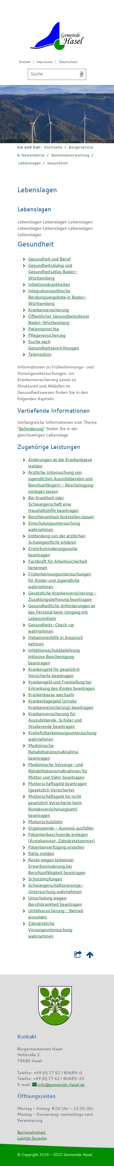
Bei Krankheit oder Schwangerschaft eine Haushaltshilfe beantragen (53, 504)
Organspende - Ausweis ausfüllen (61, 828)
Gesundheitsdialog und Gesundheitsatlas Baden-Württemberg (52, 271)
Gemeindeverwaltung (70, 155)
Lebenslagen (29, 163)
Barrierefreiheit (31, 1132)
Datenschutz (68, 62)
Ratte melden (41, 853)
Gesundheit (57, 163)
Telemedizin (39, 354)
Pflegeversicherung (46, 335)
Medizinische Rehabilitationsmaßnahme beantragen (53, 751)
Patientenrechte (43, 329)
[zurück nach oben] (90, 956)
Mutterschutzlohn (45, 822)
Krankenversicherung (48, 310)
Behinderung (31, 428)
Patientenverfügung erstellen (56, 847)
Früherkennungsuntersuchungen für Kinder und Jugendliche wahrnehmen (59, 580)
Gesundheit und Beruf (49, 259)
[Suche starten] (81, 74)
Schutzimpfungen (45, 879)
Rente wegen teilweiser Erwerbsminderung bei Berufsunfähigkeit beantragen (56, 866)
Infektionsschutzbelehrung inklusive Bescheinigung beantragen (54, 656)
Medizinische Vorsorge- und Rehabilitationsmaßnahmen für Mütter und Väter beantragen (57, 771)
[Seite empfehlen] (78, 956)
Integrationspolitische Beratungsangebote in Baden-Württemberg (57, 297)
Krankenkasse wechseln (51, 694)
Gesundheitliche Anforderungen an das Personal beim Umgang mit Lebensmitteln (61, 612)
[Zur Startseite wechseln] (57, 37)
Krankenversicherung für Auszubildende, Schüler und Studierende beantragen (55, 720)
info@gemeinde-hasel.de (61, 1084)
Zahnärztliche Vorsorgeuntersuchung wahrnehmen (50, 929)
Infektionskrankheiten (49, 284)
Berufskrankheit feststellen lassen (61, 517)
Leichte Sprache (32, 1138)
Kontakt (24, 62)
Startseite (53, 147)
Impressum (45, 62)
